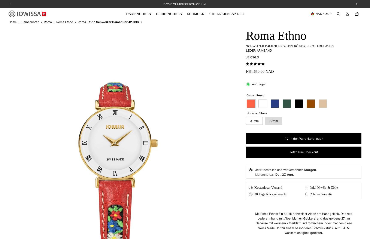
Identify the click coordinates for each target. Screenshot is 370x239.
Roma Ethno (64, 22)
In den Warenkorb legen (306, 138)
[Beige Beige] (322, 103)
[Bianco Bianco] (262, 103)
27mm (273, 121)
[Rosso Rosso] (250, 103)
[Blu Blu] (274, 103)
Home (13, 22)
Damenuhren (30, 22)
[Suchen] (338, 14)
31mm (254, 121)
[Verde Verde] (286, 103)
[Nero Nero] (298, 103)
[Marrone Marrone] (310, 103)
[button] (255, 64)
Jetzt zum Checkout (303, 152)
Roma (48, 22)
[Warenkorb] (356, 14)
